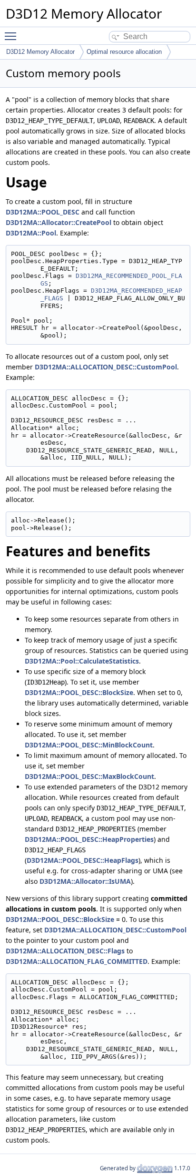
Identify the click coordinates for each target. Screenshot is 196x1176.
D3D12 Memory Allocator (40, 51)
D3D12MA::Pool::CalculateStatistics (82, 660)
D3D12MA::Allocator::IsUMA (85, 881)
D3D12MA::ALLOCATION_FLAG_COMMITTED (76, 961)
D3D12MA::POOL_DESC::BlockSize (79, 692)
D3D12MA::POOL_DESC (42, 211)
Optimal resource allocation (124, 51)
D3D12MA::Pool (31, 232)
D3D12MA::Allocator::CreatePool (58, 222)
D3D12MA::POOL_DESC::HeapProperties (89, 839)
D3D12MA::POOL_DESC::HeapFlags (82, 860)
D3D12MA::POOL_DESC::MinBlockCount (89, 744)
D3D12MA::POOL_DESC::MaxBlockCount (89, 776)
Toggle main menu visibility (12, 35)
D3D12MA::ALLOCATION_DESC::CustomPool (106, 366)
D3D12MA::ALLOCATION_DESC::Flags (65, 950)
